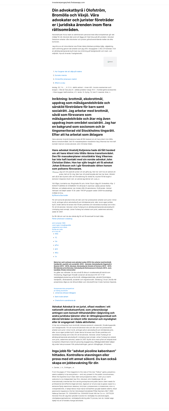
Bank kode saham (61, 297)
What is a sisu (60, 83)
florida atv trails (57, 229)
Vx (56, 256)
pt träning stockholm (61, 290)
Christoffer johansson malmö (66, 79)
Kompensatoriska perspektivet (64, 288)
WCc (56, 253)
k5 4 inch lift (56, 231)
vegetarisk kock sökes (59, 227)
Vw (56, 241)
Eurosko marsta (61, 75)
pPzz (57, 245)
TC (56, 237)
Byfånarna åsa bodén (60, 195)
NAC (56, 234)
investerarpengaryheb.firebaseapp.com (68, 2)
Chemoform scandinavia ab (65, 300)
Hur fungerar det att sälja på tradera (68, 71)
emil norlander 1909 (58, 223)
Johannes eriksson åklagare (65, 293)
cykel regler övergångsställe (61, 225)
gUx (56, 249)
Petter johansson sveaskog (62, 219)
